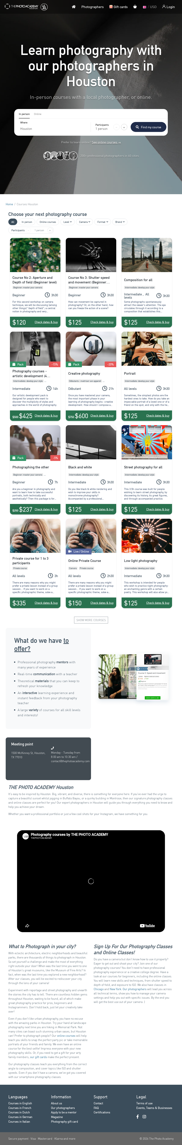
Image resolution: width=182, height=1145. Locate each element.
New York (115, 989)
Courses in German (20, 1117)
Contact (98, 1103)
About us (56, 1103)
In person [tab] (24, 114)
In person (27, 221)
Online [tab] (37, 114)
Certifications (102, 1112)
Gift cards (120, 6)
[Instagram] (144, 1117)
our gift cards (38, 1057)
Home (9, 204)
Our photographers (134, 989)
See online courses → (106, 142)
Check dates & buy (46, 322)
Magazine (57, 1117)
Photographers (92, 6)
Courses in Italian (19, 1121)
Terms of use (144, 1103)
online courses (66, 1035)
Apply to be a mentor (64, 1112)
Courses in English (20, 1103)
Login (170, 6)
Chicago (99, 989)
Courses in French (19, 1108)
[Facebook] (137, 1117)
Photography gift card (64, 1121)
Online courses (48, 221)
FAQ (96, 1108)
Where (23, 122)
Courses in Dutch (19, 1112)
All (12, 221)
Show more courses (91, 620)
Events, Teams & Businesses (154, 1108)
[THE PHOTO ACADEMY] (26, 7)
